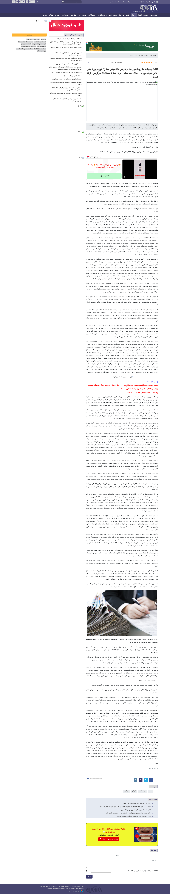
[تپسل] (87, 43)
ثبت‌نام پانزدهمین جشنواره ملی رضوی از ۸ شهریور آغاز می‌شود (66, 94)
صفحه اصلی (153, 15)
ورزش (115, 15)
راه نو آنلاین (36, 39)
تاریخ (110, 15)
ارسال (89, 876)
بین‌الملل (121, 15)
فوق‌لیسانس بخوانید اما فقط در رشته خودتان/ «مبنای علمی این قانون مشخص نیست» (125, 807)
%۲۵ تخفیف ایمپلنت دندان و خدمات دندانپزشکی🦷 (109, 830)
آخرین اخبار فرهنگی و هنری (73, 35)
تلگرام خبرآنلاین (30, 1)
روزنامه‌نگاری (142, 791)
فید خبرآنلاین (33, 1)
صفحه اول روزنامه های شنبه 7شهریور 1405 (69, 39)
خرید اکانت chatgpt (40, 49)
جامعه (128, 15)
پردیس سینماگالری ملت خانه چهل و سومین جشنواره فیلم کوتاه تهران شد (66, 59)
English (142, 2)
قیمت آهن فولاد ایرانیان (38, 44)
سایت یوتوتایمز (25, 46)
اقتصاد (140, 15)
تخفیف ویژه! (104, 176)
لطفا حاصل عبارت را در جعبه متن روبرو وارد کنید (143, 871)
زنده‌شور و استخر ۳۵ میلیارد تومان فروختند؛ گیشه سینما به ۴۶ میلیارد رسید (67, 89)
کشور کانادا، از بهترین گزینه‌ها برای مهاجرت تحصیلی (136, 810)
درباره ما (123, 2)
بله (16, 1)
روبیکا (13, 1)
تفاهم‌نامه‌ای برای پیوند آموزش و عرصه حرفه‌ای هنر (67, 79)
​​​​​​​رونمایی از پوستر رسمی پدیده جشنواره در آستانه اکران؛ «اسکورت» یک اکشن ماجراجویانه (66, 43)
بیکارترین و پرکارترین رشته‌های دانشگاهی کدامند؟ (136, 803)
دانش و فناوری (102, 15)
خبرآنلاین (145, 8)
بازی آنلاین (29, 39)
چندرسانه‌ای (65, 15)
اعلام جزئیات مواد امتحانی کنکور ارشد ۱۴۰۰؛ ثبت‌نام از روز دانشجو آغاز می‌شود (128, 813)
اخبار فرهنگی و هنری (141, 55)
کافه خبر (73, 15)
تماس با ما (129, 2)
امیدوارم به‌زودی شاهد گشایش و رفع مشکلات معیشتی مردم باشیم (68, 54)
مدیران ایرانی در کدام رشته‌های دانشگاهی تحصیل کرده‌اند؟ (133, 816)
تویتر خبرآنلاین (23, 1)
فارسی (153, 2)
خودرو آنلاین (92, 15)
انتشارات (57, 15)
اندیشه (84, 15)
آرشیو (111, 2)
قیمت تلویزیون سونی (39, 42)
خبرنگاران (126, 791)
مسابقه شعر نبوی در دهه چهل (73, 76)
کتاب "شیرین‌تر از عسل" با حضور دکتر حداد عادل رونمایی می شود (67, 100)
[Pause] (124, 177)
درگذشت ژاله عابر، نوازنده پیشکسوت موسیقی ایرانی (66, 72)
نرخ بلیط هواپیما (21, 49)
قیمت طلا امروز (41, 46)
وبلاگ (51, 15)
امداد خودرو (29, 49)
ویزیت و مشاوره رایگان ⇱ (109, 839)
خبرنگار (134, 791)
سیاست (145, 15)
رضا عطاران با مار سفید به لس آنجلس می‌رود (68, 64)
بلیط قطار (33, 46)
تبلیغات (117, 2)
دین (79, 15)
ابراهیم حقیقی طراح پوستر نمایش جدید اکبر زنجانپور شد (66, 48)
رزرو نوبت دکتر (41, 51)
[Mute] (128, 177)
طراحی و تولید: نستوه (74, 891)
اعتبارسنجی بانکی (26, 44)
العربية (148, 2)
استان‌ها (45, 15)
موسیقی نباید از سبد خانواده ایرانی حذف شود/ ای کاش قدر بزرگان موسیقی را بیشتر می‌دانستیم (65, 68)
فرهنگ (133, 15)
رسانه (131, 55)
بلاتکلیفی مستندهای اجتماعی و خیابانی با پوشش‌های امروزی (66, 83)
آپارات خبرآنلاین (20, 1)
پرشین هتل (21, 42)
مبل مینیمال (29, 42)
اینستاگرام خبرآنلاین (27, 1)
